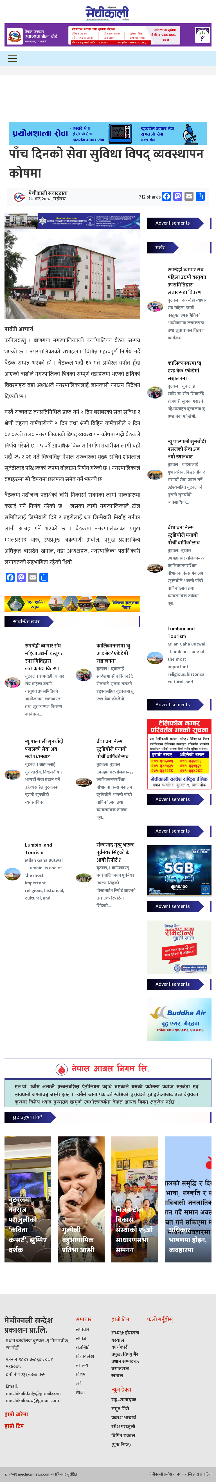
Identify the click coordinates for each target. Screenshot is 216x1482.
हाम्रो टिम (14, 1426)
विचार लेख (85, 1356)
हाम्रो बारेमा (16, 1414)
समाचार (82, 1330)
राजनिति (83, 1347)
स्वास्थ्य (82, 1365)
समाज (81, 1339)
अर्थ (78, 1383)
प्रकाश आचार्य (123, 1418)
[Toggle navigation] (12, 58)
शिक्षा (80, 1392)
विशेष (81, 1374)
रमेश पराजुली (123, 1427)
